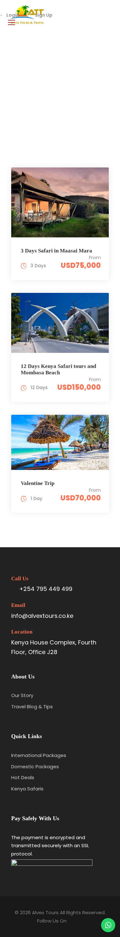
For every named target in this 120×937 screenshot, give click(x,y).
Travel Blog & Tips (32, 706)
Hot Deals (22, 777)
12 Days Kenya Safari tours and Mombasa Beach (58, 369)
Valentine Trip (37, 483)
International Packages (38, 755)
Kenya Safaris (27, 788)
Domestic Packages (35, 766)
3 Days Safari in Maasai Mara (56, 251)
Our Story (22, 695)
